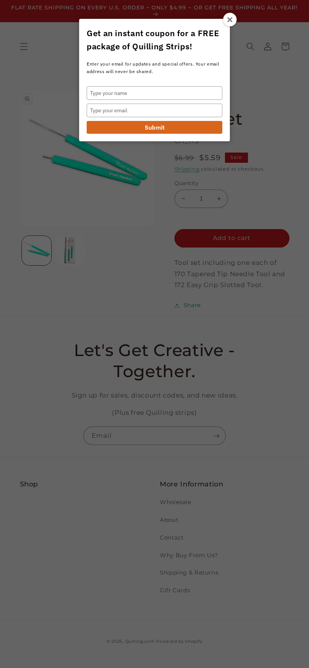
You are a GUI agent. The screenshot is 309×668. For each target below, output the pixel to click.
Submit (155, 127)
